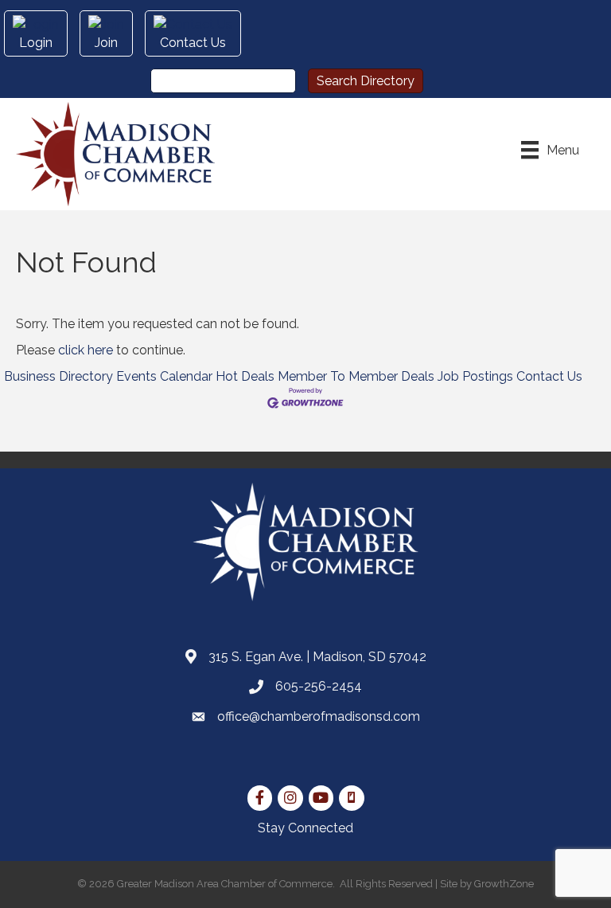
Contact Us (549, 376)
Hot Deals (245, 376)
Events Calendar (164, 376)
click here (85, 350)
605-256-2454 (318, 686)
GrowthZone (504, 884)
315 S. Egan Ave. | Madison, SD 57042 (317, 656)
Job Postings (475, 376)
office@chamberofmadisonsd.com (318, 716)
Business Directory (58, 376)
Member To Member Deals (356, 376)
